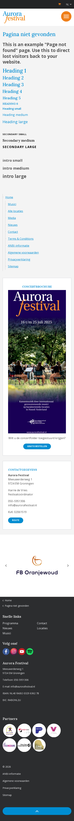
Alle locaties (15, 211)
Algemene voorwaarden (23, 252)
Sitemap (13, 266)
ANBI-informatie (18, 246)
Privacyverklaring (19, 259)
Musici (12, 204)
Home (9, 197)
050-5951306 (21, 679)
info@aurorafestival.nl (23, 686)
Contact (13, 232)
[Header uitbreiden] (66, 16)
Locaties (42, 628)
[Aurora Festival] (14, 17)
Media (12, 218)
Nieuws (13, 225)
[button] (37, 811)
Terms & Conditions (21, 239)
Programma (10, 623)
